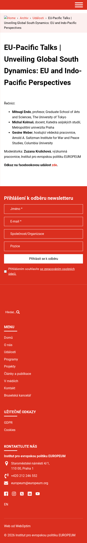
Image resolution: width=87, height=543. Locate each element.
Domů (8, 338)
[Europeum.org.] (10, 18)
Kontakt (9, 388)
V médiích (11, 381)
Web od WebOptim (17, 526)
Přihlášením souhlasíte (41, 271)
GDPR (8, 423)
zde (54, 165)
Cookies (9, 430)
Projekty (10, 366)
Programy (11, 359)
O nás (8, 345)
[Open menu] (79, 4)
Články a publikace (17, 374)
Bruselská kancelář (17, 395)
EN (6, 504)
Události (10, 352)
